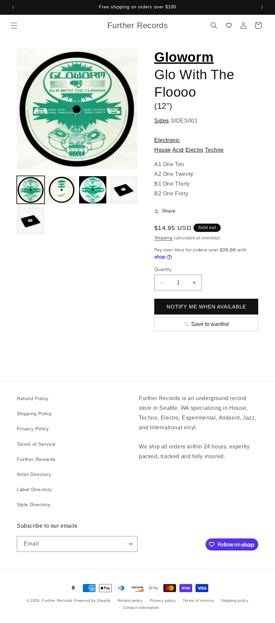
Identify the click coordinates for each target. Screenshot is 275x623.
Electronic (167, 140)
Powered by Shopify (92, 600)
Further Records (57, 600)
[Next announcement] (262, 7)
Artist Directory (34, 474)
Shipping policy (235, 600)
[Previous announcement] (13, 7)
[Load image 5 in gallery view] (31, 221)
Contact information (141, 608)
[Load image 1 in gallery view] (31, 190)
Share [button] (169, 210)
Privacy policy (163, 600)
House (162, 150)
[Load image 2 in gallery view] (62, 190)
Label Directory (34, 489)
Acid (178, 150)
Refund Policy (33, 398)
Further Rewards (36, 459)
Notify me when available (206, 306)
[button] (14, 25)
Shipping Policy (34, 413)
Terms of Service (36, 444)
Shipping (163, 238)
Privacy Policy (33, 428)
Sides (161, 121)
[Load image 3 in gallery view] (93, 190)
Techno (214, 150)
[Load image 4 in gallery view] (124, 190)
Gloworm (184, 57)
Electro (194, 150)
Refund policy (130, 600)
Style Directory (34, 504)
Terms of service (198, 600)
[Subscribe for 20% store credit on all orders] (129, 544)
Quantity (163, 269)
